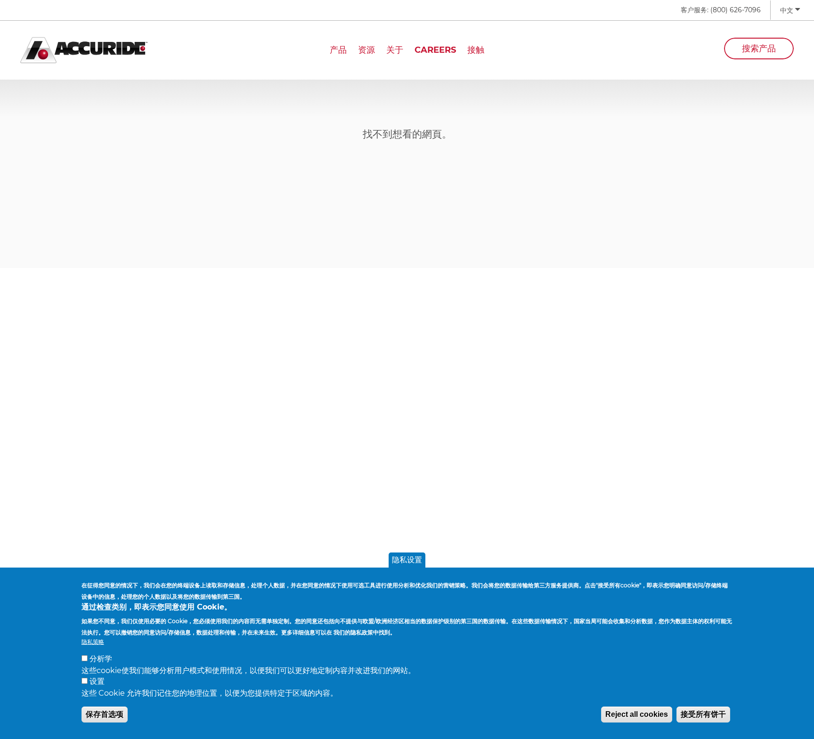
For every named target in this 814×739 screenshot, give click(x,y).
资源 (366, 50)
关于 (394, 50)
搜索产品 (759, 48)
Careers (435, 50)
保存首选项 (104, 714)
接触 (475, 50)
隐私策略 (92, 641)
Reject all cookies (636, 714)
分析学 (101, 658)
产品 (338, 50)
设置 (97, 681)
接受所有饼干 (703, 714)
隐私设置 (407, 559)
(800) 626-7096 (735, 10)
